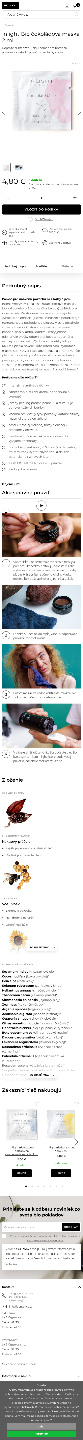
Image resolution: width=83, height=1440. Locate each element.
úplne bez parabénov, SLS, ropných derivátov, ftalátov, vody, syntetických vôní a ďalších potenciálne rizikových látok (42, 452)
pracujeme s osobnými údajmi (44, 1240)
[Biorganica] (32, 5)
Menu (13, 5)
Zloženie (67, 266)
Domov (8, 25)
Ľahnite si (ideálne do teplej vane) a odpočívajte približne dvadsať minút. (45, 636)
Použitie (41, 266)
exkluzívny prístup (27, 1249)
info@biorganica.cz (20, 1306)
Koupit (21, 1173)
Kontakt (8, 1287)
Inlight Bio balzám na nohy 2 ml (61, 1149)
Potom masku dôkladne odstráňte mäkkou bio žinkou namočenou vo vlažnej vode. (44, 695)
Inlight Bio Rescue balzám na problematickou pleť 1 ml (21, 1151)
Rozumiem (41, 1433)
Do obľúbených (43, 220)
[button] (26, 1186)
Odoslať (71, 1226)
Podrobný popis (15, 266)
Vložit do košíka (41, 209)
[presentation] (76, 1142)
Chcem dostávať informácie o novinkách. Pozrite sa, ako (45, 1238)
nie (41, 1426)
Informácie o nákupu (17, 1376)
